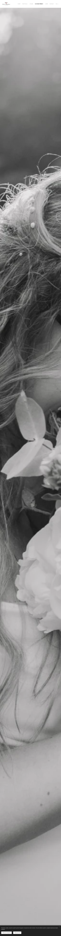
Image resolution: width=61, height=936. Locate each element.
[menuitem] (19, 3)
